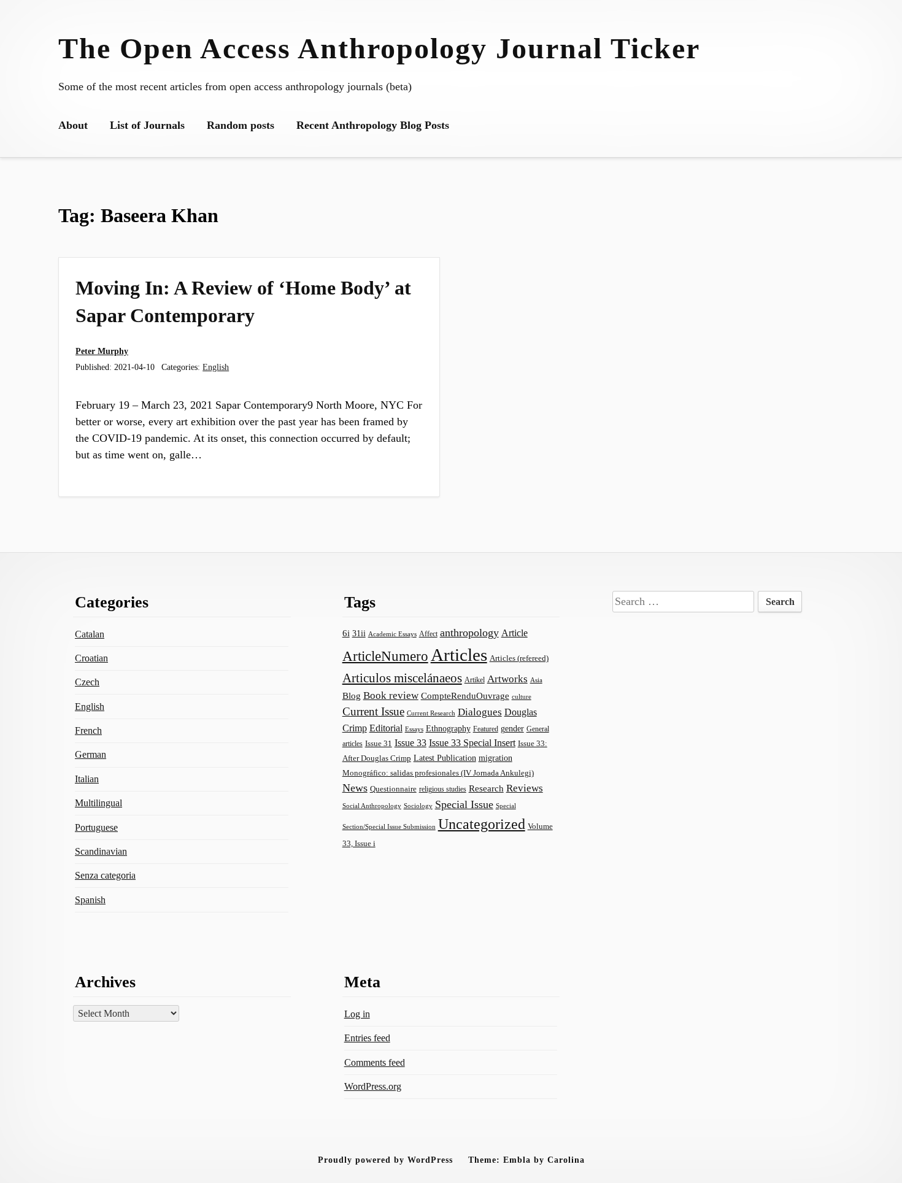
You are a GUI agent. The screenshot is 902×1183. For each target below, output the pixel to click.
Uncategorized (481, 823)
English (215, 367)
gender (512, 728)
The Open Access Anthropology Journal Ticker (379, 48)
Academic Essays (392, 634)
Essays (414, 729)
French (88, 730)
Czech (87, 682)
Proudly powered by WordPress (385, 1160)
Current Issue (373, 711)
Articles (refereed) (519, 658)
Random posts (240, 125)
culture (521, 696)
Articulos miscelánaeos (402, 678)
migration (495, 758)
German (90, 754)
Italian (87, 779)
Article (514, 633)
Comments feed (374, 1062)
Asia (536, 680)
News (355, 788)
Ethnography (448, 728)
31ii (359, 633)
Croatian (91, 658)
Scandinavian (101, 851)
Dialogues (480, 712)
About (73, 125)
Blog (351, 696)
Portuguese (96, 827)
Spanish (90, 900)
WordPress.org (372, 1086)
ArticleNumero (385, 656)
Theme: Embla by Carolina (526, 1160)
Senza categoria (105, 875)
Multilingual (98, 803)
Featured (485, 729)
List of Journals (147, 125)
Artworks (507, 679)
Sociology (418, 805)
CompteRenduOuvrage (465, 696)
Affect (428, 634)
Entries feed (367, 1038)
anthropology (469, 632)
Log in (357, 1014)
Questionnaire (393, 789)
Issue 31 (378, 743)
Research (486, 788)
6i (346, 633)
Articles (459, 655)
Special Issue (464, 804)
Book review (390, 695)
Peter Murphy (101, 351)
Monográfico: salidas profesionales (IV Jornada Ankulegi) (438, 772)
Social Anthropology (371, 805)
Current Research (431, 713)
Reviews (524, 788)
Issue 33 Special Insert (472, 743)
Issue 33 (410, 743)
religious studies (442, 789)
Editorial (386, 728)
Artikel (474, 680)
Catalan (89, 634)
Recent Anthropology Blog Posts (372, 125)
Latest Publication (445, 758)
